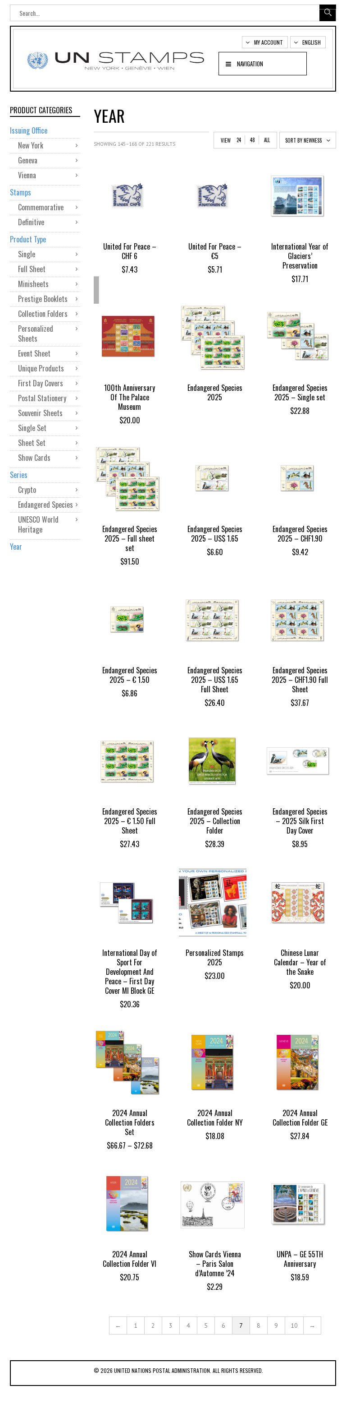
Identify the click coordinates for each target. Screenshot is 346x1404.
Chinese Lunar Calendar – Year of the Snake (300, 962)
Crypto (27, 489)
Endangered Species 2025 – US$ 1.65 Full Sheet (214, 680)
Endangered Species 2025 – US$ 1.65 (214, 534)
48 (252, 140)
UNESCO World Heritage (38, 524)
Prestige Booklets (43, 298)
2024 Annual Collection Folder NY (215, 1117)
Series (18, 474)
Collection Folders (43, 313)
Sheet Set (32, 442)
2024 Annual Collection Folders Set (130, 1122)
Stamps (20, 192)
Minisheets (33, 283)
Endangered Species (45, 504)
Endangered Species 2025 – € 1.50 (129, 675)
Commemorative (41, 207)
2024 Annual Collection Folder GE (300, 1117)
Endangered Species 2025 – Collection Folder (214, 821)
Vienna (27, 175)
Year (16, 546)
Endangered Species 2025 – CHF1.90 (300, 534)
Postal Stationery (42, 398)
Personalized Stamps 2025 (215, 957)
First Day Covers (40, 383)
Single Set (32, 427)
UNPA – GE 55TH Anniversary (300, 1259)
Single (26, 254)
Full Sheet (32, 269)
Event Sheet (34, 353)
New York (30, 145)
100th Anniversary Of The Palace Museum (129, 397)
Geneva (27, 160)
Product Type (28, 239)
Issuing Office (28, 130)
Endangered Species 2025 (214, 392)
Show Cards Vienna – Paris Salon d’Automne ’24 (215, 1264)
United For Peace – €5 (214, 251)
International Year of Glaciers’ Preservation (299, 256)
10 (294, 1325)
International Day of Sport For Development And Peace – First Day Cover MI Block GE (129, 971)
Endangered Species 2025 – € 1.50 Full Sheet (129, 821)
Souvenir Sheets (40, 413)
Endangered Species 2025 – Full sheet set (129, 538)
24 (239, 140)
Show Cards (34, 457)
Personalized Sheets (35, 333)
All (267, 140)
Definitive (31, 222)
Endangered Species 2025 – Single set (300, 392)
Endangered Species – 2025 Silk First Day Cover (300, 821)
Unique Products (41, 368)
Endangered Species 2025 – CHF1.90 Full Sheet (300, 680)
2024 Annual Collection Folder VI (129, 1259)
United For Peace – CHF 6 (129, 251)
